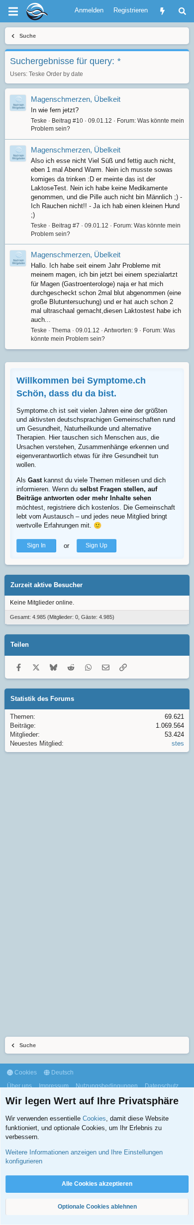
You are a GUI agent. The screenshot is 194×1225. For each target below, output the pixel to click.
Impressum (54, 1085)
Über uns (19, 1085)
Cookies (25, 1072)
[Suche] (182, 11)
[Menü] (13, 11)
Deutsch (62, 1072)
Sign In (36, 545)
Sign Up (96, 545)
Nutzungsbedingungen (107, 1085)
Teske (37, 74)
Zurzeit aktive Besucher (46, 585)
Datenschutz (162, 1085)
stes (178, 743)
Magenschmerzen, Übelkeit (75, 99)
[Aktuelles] (162, 11)
